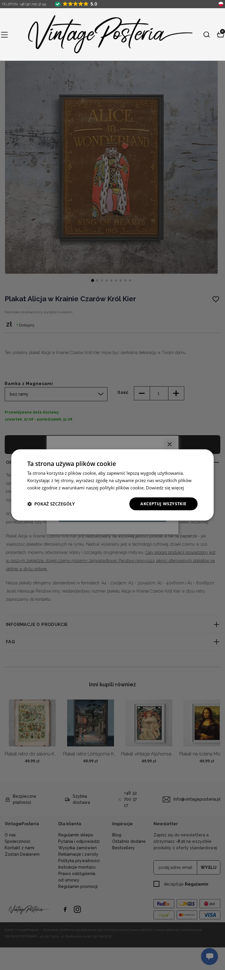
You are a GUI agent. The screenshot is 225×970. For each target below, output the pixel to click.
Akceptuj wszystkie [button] (163, 503)
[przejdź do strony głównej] (105, 34)
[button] (4, 34)
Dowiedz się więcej (165, 488)
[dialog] (112, 484)
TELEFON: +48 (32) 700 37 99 (24, 4)
